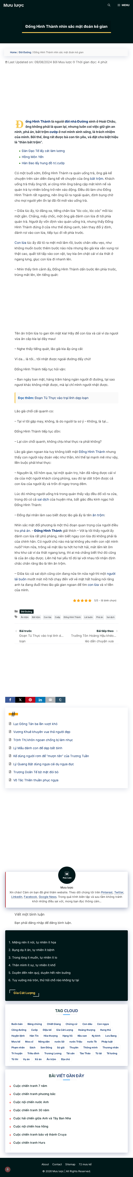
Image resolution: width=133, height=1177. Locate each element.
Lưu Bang (111, 1035)
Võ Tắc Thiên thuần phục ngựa (35, 780)
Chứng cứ (71, 1023)
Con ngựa (103, 1023)
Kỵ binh (96, 1035)
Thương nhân (111, 1047)
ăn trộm (98, 515)
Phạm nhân (18, 1047)
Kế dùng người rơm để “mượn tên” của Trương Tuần (51, 756)
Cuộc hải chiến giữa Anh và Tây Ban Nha (42, 1118)
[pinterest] (30, 700)
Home (13, 52)
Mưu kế (15, 1041)
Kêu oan (82, 1035)
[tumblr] (60, 700)
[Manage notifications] (7, 1169)
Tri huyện (17, 1053)
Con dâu (87, 1023)
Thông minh (90, 1047)
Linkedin (16, 897)
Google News (47, 897)
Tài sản (70, 1053)
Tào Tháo (85, 1053)
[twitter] (20, 700)
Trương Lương (52, 1053)
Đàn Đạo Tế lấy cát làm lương (43, 151)
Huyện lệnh (18, 1035)
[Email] (50, 700)
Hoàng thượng (86, 1029)
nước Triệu (75, 1041)
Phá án (99, 617)
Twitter (118, 892)
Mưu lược (13, 5)
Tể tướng (112, 1053)
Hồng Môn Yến (33, 157)
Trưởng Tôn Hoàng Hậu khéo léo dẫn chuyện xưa (92, 636)
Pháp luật (107, 1041)
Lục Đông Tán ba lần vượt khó (35, 724)
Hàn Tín (34, 1035)
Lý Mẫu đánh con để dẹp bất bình (37, 748)
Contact (57, 1164)
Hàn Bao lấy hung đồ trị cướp (43, 163)
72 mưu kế (85, 1164)
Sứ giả (60, 1047)
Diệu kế (47, 1029)
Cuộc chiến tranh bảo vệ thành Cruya (39, 1134)
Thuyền (73, 1047)
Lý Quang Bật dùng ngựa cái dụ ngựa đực (43, 764)
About (45, 1164)
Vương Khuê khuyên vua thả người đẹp (41, 732)
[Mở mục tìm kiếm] (109, 5)
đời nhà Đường (76, 121)
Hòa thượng (51, 1035)
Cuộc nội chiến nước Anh (31, 1102)
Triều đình (33, 1053)
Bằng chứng (35, 1023)
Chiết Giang (54, 1023)
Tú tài (98, 1053)
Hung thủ (105, 1029)
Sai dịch (110, 617)
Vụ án (26, 1059)
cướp (54, 132)
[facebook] (10, 700)
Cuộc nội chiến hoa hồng (30, 1126)
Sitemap (70, 1164)
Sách (33, 1047)
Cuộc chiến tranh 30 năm (31, 1110)
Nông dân (44, 1041)
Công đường (18, 1029)
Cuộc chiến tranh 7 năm (30, 1086)
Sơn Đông (46, 1047)
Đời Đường (25, 52)
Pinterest (107, 892)
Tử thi (14, 1059)
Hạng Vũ (68, 1035)
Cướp (57, 617)
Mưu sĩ (29, 1041)
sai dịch (43, 499)
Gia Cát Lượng (64, 1029)
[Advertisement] (66, 88)
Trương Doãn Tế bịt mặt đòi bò (36, 772)
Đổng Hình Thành (38, 121)
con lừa (93, 585)
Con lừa (20, 243)
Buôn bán (17, 1023)
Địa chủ (65, 1059)
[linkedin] (40, 700)
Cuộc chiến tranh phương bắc (34, 1094)
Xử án (38, 1059)
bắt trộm (96, 179)
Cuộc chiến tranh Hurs (29, 1142)
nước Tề (92, 1041)
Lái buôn (88, 617)
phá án (25, 531)
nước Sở (59, 1041)
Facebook (30, 897)
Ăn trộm (24, 617)
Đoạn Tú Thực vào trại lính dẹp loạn (61, 398)
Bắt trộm (36, 617)
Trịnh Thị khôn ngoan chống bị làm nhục (43, 740)
